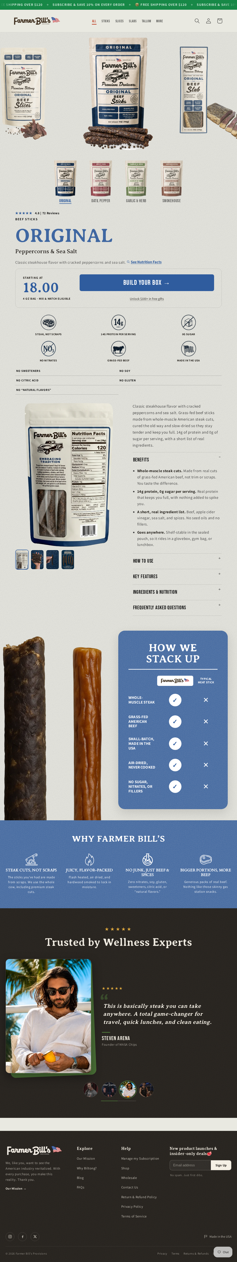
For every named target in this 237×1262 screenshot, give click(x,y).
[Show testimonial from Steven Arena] (127, 1089)
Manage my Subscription (140, 1158)
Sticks (106, 21)
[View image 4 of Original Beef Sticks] (37, 560)
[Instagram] (10, 1236)
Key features (145, 577)
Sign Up (221, 1165)
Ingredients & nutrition (155, 592)
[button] (197, 20)
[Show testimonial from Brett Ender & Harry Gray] (109, 1089)
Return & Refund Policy (139, 1197)
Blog (80, 1177)
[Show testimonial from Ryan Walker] (146, 1089)
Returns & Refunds (196, 1254)
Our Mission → (16, 1188)
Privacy (162, 1254)
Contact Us (129, 1187)
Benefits (141, 460)
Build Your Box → (147, 283)
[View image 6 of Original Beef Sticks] (68, 560)
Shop (125, 1168)
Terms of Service (134, 1216)
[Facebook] (22, 1236)
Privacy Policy (132, 1206)
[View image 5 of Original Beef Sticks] (52, 560)
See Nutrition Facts (146, 261)
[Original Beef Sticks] (118, 93)
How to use (143, 561)
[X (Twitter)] (35, 1236)
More (159, 21)
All (94, 21)
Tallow (146, 21)
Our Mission (86, 1158)
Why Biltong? (87, 1168)
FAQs (80, 1187)
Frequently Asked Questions (159, 608)
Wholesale (129, 1177)
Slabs (133, 21)
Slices (119, 21)
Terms (175, 1254)
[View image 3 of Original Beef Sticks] (22, 560)
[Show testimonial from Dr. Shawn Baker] (90, 1089)
